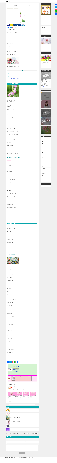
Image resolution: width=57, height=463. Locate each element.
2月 (42, 143)
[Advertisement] (22, 214)
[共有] (56, 14)
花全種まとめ (43, 168)
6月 (42, 148)
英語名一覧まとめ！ (16, 368)
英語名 (42, 177)
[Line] (56, 11)
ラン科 (10, 401)
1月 (42, 141)
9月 (42, 166)
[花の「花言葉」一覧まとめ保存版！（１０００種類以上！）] (46, 41)
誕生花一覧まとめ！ (16, 366)
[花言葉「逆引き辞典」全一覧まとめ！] (46, 75)
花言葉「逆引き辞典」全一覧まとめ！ (46, 113)
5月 (42, 159)
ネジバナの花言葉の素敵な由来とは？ (14, 78)
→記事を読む (43, 86)
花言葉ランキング (44, 173)
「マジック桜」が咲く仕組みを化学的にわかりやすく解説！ (33, 398)
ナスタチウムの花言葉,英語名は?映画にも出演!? (15, 417)
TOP (8, 457)
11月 (42, 164)
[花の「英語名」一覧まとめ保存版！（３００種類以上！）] (46, 58)
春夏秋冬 (8, 1)
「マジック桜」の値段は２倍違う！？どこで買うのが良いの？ (11, 398)
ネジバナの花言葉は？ (11, 76)
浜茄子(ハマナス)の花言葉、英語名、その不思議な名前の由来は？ (31, 433)
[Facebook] (56, 5)
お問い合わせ (43, 27)
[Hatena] (56, 8)
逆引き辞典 (43, 180)
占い (42, 145)
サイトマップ (43, 32)
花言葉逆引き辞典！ (16, 369)
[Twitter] (56, 6)
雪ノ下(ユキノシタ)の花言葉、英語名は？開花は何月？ (12, 433)
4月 (42, 157)
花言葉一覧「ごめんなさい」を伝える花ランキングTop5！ (46, 104)
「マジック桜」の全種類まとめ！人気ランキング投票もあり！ (18, 398)
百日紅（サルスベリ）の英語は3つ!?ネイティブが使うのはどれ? (45, 130)
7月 (42, 150)
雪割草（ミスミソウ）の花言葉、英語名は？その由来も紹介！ (17, 413)
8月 (42, 152)
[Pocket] (56, 9)
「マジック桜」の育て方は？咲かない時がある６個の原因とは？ (26, 398)
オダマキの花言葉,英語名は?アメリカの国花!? (15, 421)
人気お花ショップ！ (16, 372)
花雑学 (42, 175)
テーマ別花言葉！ (15, 371)
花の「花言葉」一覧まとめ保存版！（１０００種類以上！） (45, 121)
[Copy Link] (56, 12)
